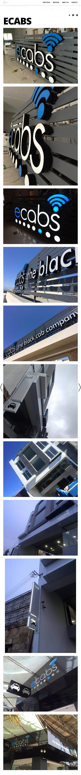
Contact (74, 2)
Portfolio (46, 2)
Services (56, 2)
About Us (65, 2)
